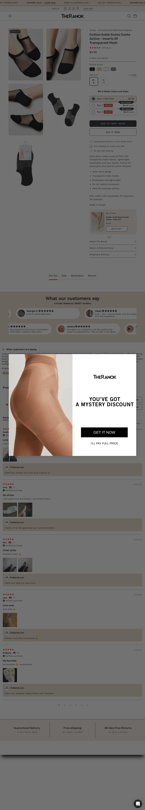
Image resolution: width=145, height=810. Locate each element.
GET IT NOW (104, 432)
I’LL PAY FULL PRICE (104, 443)
